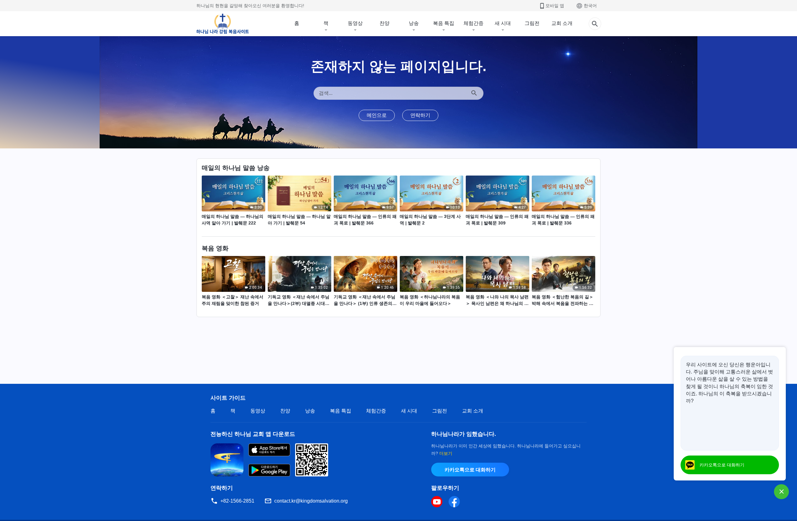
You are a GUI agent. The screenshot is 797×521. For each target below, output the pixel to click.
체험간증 (473, 23)
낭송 (414, 23)
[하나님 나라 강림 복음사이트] (222, 23)
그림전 (532, 23)
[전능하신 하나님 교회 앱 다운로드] (226, 459)
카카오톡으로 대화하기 (470, 469)
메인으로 (377, 115)
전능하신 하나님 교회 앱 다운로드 (252, 434)
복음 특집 (443, 23)
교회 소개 (562, 23)
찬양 (384, 23)
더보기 (445, 453)
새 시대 (503, 23)
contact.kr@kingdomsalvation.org (311, 501)
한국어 (590, 5)
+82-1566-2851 (237, 501)
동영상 (355, 23)
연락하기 (420, 115)
